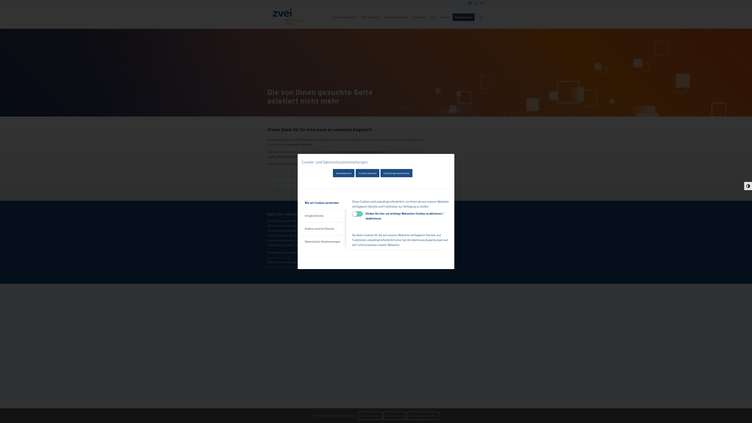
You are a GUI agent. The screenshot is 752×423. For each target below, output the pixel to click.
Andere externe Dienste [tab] (319, 228)
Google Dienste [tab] (314, 215)
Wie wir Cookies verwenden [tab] (322, 202)
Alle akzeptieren (344, 173)
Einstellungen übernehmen (396, 173)
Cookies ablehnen (367, 173)
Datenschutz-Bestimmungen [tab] (322, 241)
